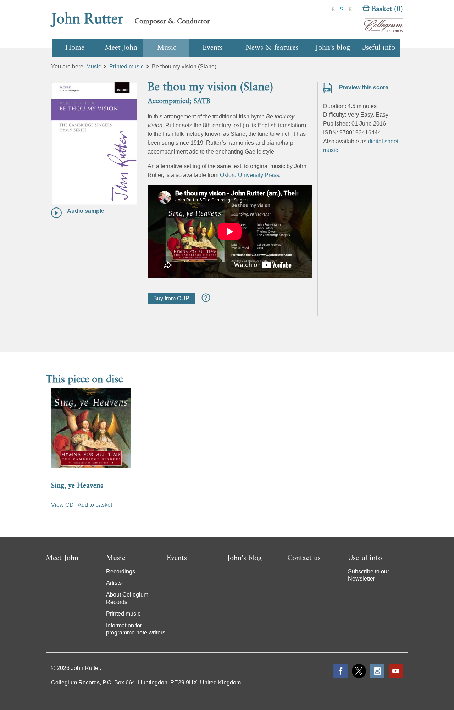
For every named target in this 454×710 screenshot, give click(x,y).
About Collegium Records (127, 598)
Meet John (121, 47)
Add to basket (95, 505)
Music (166, 47)
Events (213, 47)
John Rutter (87, 19)
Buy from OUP (171, 298)
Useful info (378, 47)
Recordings (120, 571)
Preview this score (363, 87)
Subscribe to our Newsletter (368, 575)
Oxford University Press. (250, 175)
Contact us (304, 558)
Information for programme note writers (135, 629)
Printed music (126, 66)
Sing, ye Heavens (77, 485)
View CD (62, 505)
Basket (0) (386, 9)
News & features (272, 47)
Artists (114, 583)
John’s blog (332, 47)
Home (74, 47)
